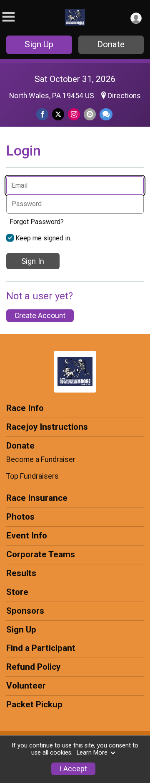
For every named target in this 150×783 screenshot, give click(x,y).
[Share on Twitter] (58, 114)
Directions (124, 96)
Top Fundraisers (32, 476)
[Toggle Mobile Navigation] (8, 17)
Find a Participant (40, 648)
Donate (111, 44)
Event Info (26, 536)
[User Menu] (136, 18)
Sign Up (39, 44)
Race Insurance (37, 498)
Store (17, 592)
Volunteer (26, 686)
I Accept (73, 769)
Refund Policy (33, 667)
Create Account (40, 315)
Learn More (92, 752)
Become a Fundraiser (40, 459)
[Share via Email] (90, 114)
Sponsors (25, 611)
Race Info (25, 408)
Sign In (32, 261)
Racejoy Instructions (47, 427)
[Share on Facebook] (42, 114)
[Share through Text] (106, 114)
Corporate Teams (40, 554)
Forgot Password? (37, 222)
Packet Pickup (34, 704)
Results (21, 573)
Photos (20, 517)
